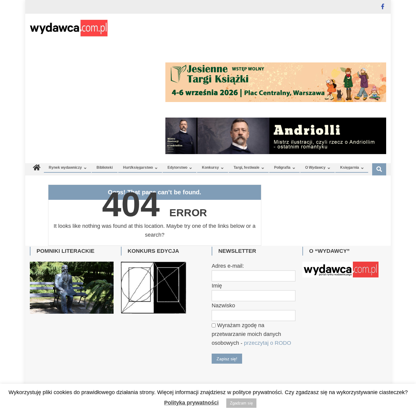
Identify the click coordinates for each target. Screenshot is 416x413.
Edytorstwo (177, 167)
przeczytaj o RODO (267, 343)
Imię (217, 286)
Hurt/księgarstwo (138, 167)
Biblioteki (105, 167)
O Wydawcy (315, 167)
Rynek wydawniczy (65, 167)
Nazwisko (223, 305)
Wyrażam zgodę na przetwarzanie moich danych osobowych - (251, 334)
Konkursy (210, 167)
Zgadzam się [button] (241, 403)
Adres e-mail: (228, 266)
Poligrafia (282, 167)
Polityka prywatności (191, 403)
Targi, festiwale (246, 167)
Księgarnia (349, 167)
